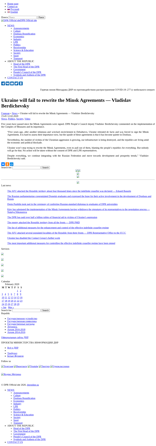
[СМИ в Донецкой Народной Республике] (2, 260)
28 (15, 304)
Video (27, 119)
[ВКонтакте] (3, 164)
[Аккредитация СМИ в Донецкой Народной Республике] (2, 254)
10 (3, 297)
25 (6, 304)
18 (6, 301)
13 (12, 297)
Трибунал (12, 353)
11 (6, 297)
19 (9, 301)
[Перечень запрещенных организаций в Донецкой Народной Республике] (2, 265)
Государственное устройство (22, 318)
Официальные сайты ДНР (14, 337)
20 (12, 301)
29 (18, 304)
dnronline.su (33, 385)
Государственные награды (21, 324)
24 (3, 304)
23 (21, 301)
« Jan (3, 307)
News (4, 119)
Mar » (11, 307)
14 (15, 297)
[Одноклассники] (7, 164)
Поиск (4, 17)
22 (18, 301)
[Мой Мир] (11, 164)
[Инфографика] (2, 276)
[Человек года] (79, 170)
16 (21, 297)
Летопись (12, 326)
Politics (11, 119)
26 (9, 304)
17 (3, 301)
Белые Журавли (15, 356)
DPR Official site (28, 20)
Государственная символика (22, 321)
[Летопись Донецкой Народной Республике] (2, 270)
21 (15, 301)
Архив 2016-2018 (16, 329)
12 (9, 297)
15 (18, 297)
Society (19, 119)
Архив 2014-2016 (16, 332)
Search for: (6, 167)
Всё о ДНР (12, 347)
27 (12, 304)
